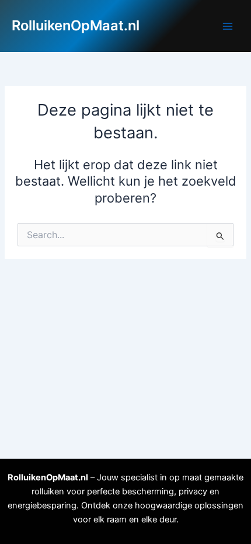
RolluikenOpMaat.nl (76, 25)
